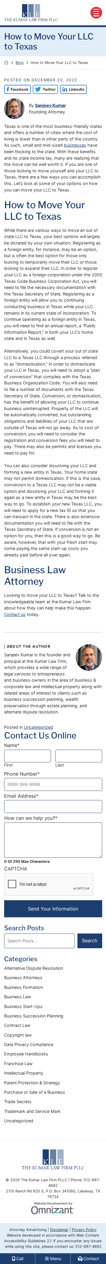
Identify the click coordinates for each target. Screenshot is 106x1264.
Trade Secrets (18, 1101)
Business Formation (23, 987)
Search (89, 941)
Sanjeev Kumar (50, 105)
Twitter (44, 89)
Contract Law (17, 1025)
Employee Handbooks (26, 1053)
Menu (96, 15)
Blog (20, 62)
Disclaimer (59, 1229)
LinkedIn (72, 89)
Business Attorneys (23, 977)
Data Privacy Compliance (28, 1044)
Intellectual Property (23, 1072)
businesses (75, 145)
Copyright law (18, 1034)
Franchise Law (18, 1063)
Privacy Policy (84, 1229)
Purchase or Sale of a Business (34, 1092)
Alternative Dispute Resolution (33, 968)
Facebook (16, 89)
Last (59, 764)
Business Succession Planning (33, 1015)
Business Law (17, 996)
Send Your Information (53, 909)
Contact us (15, 614)
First (8, 764)
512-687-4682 (88, 1246)
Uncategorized (38, 727)
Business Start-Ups (23, 1006)
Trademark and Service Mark (32, 1111)
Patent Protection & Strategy (32, 1082)
